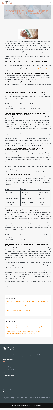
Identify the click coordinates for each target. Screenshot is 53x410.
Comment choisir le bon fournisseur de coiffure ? (18, 310)
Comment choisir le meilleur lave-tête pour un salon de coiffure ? (23, 308)
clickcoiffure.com (17, 88)
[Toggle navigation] (50, 3)
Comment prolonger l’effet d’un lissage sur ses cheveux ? (21, 333)
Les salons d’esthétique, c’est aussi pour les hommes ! (19, 313)
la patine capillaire (43, 69)
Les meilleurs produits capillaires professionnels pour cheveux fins (23, 331)
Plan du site (26, 409)
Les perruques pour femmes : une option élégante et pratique (22, 305)
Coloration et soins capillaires (11, 26)
